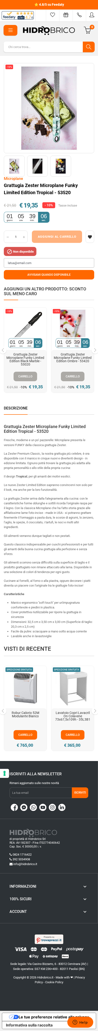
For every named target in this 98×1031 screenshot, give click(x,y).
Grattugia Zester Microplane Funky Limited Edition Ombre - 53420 (73, 358)
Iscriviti (80, 792)
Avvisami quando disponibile (49, 274)
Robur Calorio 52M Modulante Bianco (25, 714)
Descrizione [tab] (16, 408)
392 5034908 (21, 859)
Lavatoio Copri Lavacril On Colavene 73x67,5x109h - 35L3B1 (72, 716)
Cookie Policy (54, 982)
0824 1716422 (22, 854)
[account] (92, 15)
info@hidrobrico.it (25, 864)
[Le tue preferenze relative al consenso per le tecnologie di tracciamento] (4, 773)
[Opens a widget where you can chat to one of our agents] (80, 1023)
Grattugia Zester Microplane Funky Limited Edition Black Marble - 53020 (25, 359)
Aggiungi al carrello (57, 236)
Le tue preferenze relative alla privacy (54, 1017)
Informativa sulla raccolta (29, 1025)
